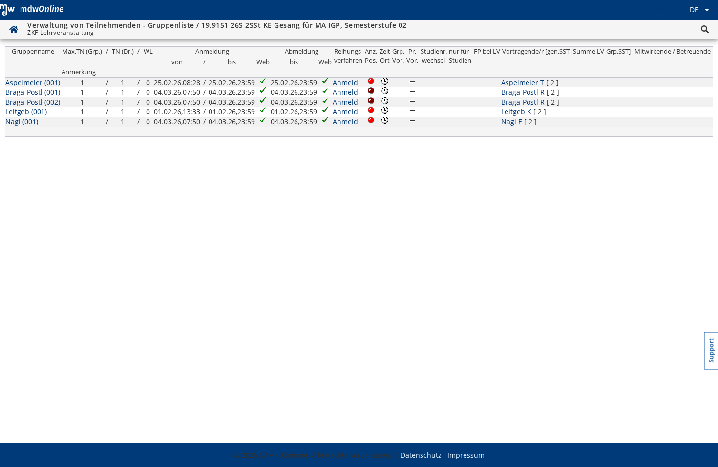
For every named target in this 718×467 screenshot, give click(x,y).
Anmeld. (346, 82)
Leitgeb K (516, 111)
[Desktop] (31, 10)
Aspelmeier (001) (32, 82)
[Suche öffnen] (705, 29)
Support (711, 351)
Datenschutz (421, 455)
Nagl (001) (21, 121)
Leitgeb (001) (26, 111)
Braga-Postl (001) (32, 92)
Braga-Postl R (523, 92)
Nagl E (511, 121)
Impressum (466, 455)
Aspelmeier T (522, 82)
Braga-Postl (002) (32, 101)
